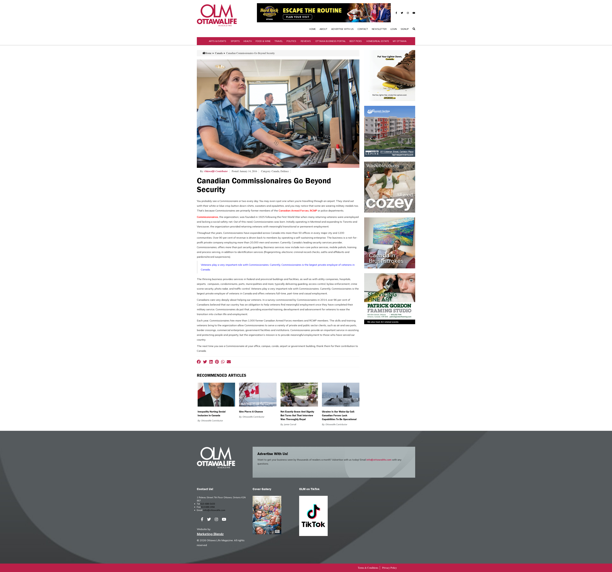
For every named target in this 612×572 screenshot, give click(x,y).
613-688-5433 (207, 503)
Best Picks (356, 41)
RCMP (313, 210)
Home (312, 29)
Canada (219, 53)
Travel (278, 41)
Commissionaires (207, 217)
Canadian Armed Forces (294, 210)
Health (248, 41)
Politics (291, 41)
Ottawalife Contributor (216, 171)
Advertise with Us (342, 29)
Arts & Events (217, 41)
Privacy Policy (389, 567)
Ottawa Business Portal (330, 41)
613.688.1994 (208, 507)
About (323, 29)
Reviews (306, 41)
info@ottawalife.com (378, 459)
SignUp (405, 29)
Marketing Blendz (210, 534)
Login (393, 29)
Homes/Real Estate (377, 41)
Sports (235, 41)
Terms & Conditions (368, 567)
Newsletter (379, 29)
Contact (362, 29)
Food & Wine (263, 41)
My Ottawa (399, 41)
